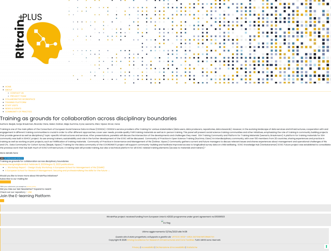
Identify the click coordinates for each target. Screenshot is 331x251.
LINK (30, 192)
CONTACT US (17, 93)
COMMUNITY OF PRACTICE (18, 111)
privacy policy (31, 187)
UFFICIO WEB (178, 236)
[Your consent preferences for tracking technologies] (326, 246)
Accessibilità (148, 247)
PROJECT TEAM (18, 96)
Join (2, 200)
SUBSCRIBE (5, 181)
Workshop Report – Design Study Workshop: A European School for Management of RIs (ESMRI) (54, 167)
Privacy (136, 247)
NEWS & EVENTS (13, 108)
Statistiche (191, 247)
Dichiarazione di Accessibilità (170, 247)
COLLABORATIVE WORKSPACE (20, 99)
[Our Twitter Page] (164, 207)
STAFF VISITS (11, 105)
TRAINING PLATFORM (15, 102)
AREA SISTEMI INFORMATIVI (200, 236)
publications (67, 164)
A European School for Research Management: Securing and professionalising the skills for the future (57, 170)
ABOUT (8, 89)
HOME (8, 86)
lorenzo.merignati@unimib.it (14, 164)
